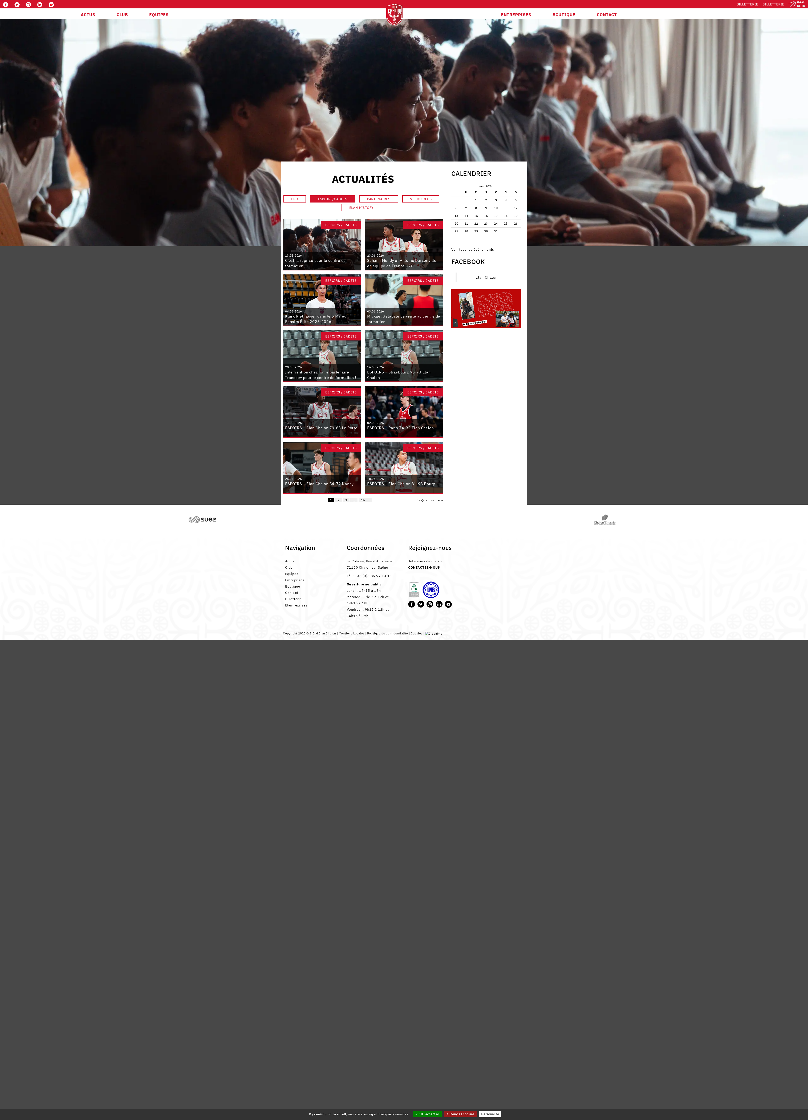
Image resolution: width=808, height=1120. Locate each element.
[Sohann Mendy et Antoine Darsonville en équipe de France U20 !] (404, 244)
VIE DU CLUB (421, 199)
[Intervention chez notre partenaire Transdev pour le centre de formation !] (322, 355)
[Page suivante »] (369, 500)
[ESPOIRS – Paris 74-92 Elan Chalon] (404, 411)
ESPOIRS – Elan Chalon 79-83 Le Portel (322, 427)
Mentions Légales (352, 633)
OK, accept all (429, 1114)
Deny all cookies (461, 1114)
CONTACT (607, 14)
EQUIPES (159, 14)
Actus (290, 561)
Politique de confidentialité (387, 633)
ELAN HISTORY (361, 207)
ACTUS (88, 14)
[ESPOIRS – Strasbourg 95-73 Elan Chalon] (404, 355)
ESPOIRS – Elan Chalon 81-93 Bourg (401, 483)
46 (363, 500)
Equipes (291, 574)
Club (288, 567)
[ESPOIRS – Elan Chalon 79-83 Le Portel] (322, 411)
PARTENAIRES (378, 199)
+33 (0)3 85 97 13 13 (373, 576)
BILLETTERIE (773, 4)
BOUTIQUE (564, 14)
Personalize (490, 1114)
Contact (291, 592)
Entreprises (294, 580)
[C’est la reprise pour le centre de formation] (322, 244)
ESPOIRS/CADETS (332, 199)
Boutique (292, 586)
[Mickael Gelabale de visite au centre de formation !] (404, 300)
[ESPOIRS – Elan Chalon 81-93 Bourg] (404, 467)
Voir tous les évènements (472, 249)
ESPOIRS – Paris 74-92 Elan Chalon (400, 427)
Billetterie (747, 4)
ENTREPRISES (516, 14)
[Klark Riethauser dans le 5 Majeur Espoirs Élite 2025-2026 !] (322, 300)
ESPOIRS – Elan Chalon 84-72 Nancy (319, 483)
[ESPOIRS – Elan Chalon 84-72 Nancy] (322, 467)
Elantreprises (296, 605)
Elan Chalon (487, 277)
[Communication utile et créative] (434, 633)
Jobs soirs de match (425, 561)
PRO (294, 199)
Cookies (417, 633)
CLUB (122, 14)
